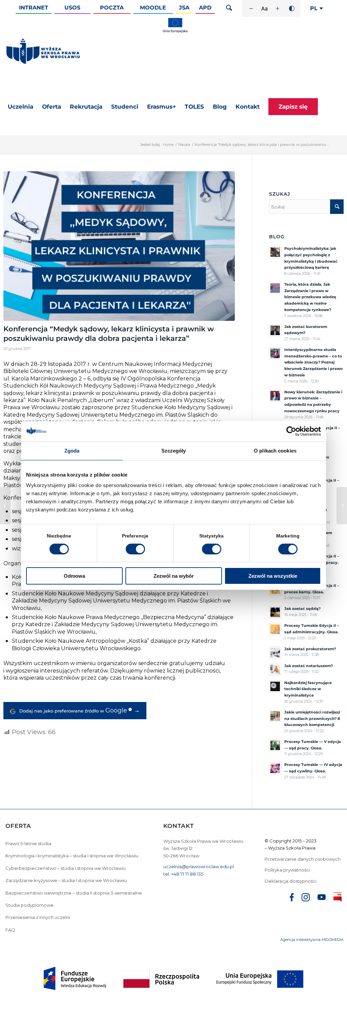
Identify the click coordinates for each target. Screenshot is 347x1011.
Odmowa (74, 576)
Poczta (112, 7)
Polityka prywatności (288, 870)
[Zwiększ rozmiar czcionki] (277, 8)
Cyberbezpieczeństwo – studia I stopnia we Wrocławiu (65, 868)
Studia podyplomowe (29, 905)
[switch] (135, 549)
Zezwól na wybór (174, 576)
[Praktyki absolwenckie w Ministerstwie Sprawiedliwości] (5, 505)
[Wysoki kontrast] (292, 8)
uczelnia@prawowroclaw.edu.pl (198, 866)
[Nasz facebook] (292, 898)
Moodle (153, 7)
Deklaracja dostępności (291, 881)
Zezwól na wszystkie (272, 576)
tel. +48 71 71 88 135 (183, 874)
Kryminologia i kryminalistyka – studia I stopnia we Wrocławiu (71, 855)
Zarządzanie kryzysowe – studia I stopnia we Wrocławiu (66, 880)
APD (205, 7)
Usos (72, 7)
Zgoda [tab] (72, 451)
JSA (184, 7)
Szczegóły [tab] (173, 451)
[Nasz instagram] (306, 898)
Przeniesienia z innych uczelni (37, 917)
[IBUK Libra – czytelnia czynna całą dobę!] (341, 505)
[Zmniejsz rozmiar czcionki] (251, 8)
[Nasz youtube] (322, 898)
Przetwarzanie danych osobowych (303, 859)
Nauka (184, 144)
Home (168, 144)
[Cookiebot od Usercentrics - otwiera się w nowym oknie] (291, 431)
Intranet (33, 7)
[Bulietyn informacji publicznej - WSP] (337, 898)
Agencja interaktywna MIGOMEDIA (312, 939)
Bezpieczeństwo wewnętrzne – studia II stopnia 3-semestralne (73, 893)
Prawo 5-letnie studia (28, 843)
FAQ (10, 929)
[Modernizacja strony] (175, 31)
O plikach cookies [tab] (275, 451)
